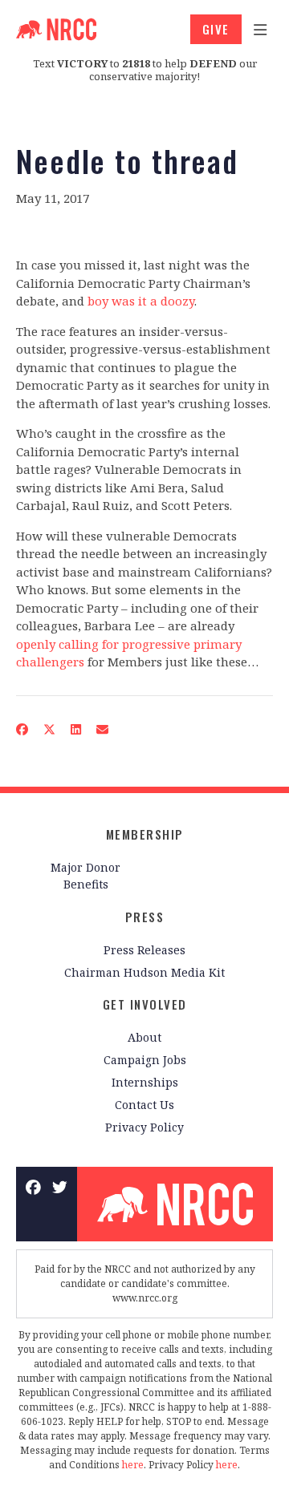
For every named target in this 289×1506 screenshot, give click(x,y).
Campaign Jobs (145, 1059)
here (133, 1465)
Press (145, 916)
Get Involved (145, 1004)
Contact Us (144, 1104)
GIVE (216, 29)
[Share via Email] (103, 729)
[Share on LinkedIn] (76, 729)
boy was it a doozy (141, 301)
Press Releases (144, 949)
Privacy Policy (144, 1127)
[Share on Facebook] (22, 729)
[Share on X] (50, 729)
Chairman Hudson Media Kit (144, 972)
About (144, 1037)
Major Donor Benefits (85, 876)
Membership (145, 834)
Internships (145, 1082)
